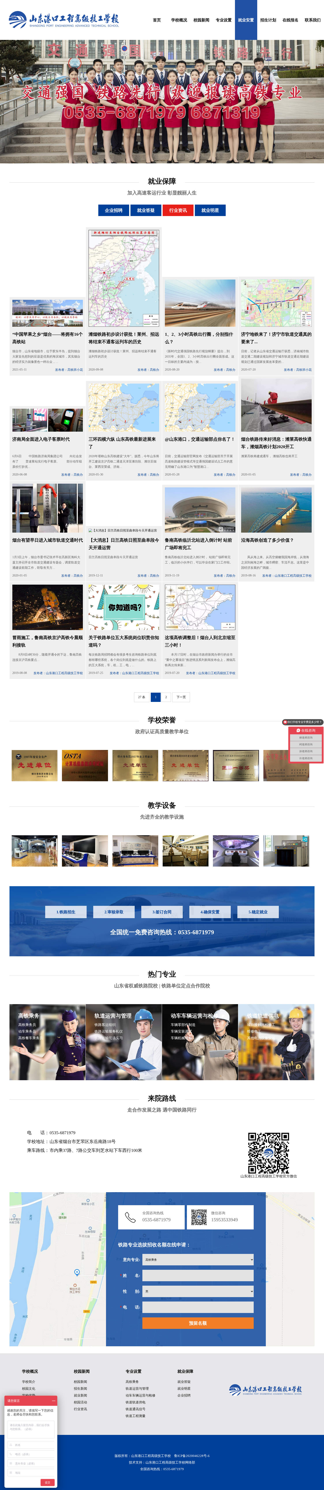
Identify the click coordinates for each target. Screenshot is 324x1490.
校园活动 (80, 1402)
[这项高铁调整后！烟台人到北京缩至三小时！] (200, 628)
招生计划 (268, 20)
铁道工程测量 (135, 1416)
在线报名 (290, 20)
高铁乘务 (132, 1382)
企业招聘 (114, 210)
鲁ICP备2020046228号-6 (192, 1456)
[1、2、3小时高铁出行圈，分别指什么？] (200, 324)
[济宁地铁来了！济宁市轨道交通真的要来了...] (276, 324)
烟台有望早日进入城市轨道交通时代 (47, 540)
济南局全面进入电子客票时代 (41, 439)
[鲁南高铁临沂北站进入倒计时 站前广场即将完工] (200, 530)
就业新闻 (80, 1395)
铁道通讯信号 (135, 1409)
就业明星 (210, 210)
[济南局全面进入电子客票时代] (47, 429)
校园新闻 (201, 20)
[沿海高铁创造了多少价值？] (276, 530)
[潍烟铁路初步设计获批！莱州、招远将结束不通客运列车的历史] (124, 324)
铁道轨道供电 (135, 1402)
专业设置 (224, 20)
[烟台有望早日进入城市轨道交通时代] (47, 530)
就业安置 (246, 20)
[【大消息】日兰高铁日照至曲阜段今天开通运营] (123, 530)
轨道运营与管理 (137, 1388)
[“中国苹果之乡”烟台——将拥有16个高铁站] (47, 324)
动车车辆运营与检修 (140, 1395)
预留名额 (198, 1323)
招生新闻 (80, 1388)
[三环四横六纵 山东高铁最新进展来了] (124, 429)
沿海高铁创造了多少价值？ (267, 540)
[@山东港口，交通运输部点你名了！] (200, 429)
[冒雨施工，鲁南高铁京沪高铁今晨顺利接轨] (47, 628)
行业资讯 (178, 210)
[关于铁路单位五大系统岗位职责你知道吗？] (124, 628)
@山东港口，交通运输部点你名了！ (200, 439)
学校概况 (179, 20)
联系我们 (313, 20)
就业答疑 (146, 210)
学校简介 (28, 1382)
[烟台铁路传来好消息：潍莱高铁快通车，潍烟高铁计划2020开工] (276, 429)
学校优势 (28, 1395)
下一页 (181, 697)
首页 (157, 20)
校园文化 (28, 1388)
